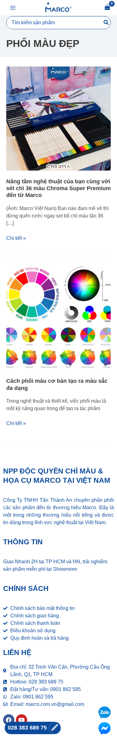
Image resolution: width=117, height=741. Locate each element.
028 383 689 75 (28, 728)
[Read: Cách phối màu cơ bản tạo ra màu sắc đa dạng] (58, 317)
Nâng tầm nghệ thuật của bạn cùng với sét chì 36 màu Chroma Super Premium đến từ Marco (58, 188)
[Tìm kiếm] (106, 22)
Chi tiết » (16, 238)
